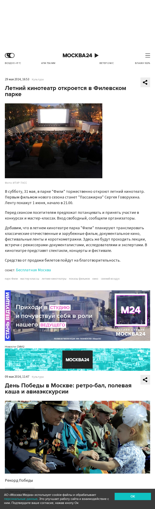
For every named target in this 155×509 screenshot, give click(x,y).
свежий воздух (110, 278)
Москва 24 (77, 55)
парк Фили (11, 278)
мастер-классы (29, 278)
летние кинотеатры (54, 278)
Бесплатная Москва (33, 270)
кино (95, 278)
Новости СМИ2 (14, 346)
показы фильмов (79, 278)
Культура (38, 79)
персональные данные (21, 499)
